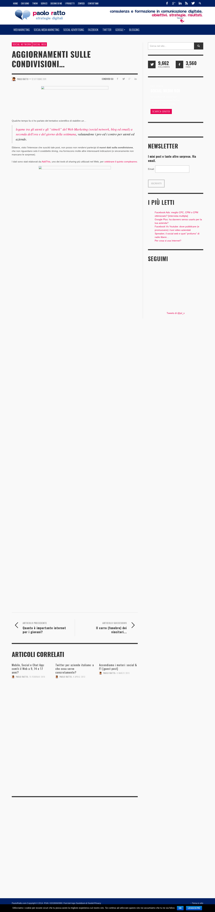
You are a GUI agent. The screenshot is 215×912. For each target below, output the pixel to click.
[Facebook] (167, 3)
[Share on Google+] (129, 79)
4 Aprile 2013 (79, 676)
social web (39, 44)
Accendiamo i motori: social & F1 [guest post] (118, 667)
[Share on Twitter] (123, 79)
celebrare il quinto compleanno (120, 161)
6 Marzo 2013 (123, 673)
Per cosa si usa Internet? (168, 240)
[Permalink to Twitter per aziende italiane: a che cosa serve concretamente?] (74, 690)
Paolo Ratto (22, 676)
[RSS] (186, 3)
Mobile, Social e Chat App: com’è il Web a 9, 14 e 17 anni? (28, 668)
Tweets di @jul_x (176, 313)
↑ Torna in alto (196, 903)
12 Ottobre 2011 (39, 79)
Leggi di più (194, 908)
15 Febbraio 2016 (37, 676)
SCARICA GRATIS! (161, 111)
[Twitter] (193, 3)
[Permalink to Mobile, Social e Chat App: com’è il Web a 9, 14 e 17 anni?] (31, 691)
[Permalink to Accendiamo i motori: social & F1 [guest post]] (118, 687)
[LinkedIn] (180, 3)
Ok (180, 908)
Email (151, 169)
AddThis (46, 161)
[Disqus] (75, 746)
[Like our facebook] (179, 64)
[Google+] (173, 3)
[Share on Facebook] (117, 79)
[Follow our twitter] (152, 64)
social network (22, 44)
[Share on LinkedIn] (135, 79)
